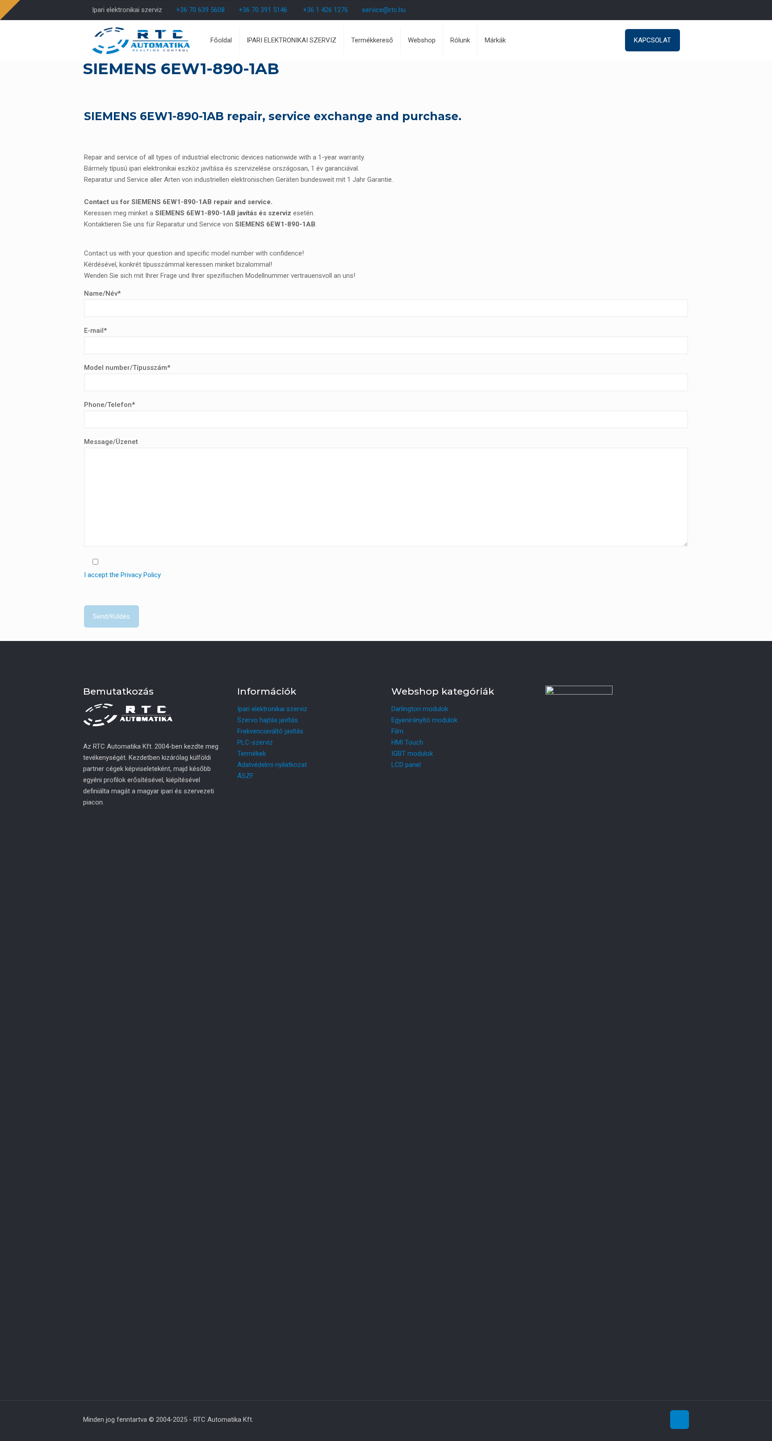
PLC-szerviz (255, 742)
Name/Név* (102, 293)
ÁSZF (245, 776)
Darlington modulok (419, 709)
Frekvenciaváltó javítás (270, 731)
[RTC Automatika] (141, 40)
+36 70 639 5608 (199, 10)
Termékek (251, 754)
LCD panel (406, 765)
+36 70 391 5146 (262, 10)
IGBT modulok (412, 754)
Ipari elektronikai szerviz (272, 709)
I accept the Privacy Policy (122, 575)
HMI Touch (407, 742)
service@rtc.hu (384, 10)
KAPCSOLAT (652, 40)
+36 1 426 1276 (325, 10)
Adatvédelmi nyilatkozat (272, 765)
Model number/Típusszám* (127, 368)
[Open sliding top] (10, 10)
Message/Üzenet (111, 442)
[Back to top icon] (679, 1419)
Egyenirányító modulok (424, 720)
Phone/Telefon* (109, 405)
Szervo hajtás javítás (267, 720)
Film (397, 731)
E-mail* (95, 331)
